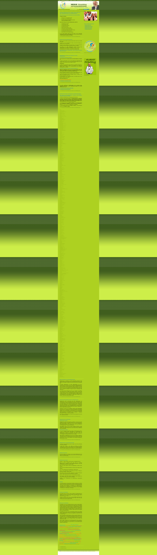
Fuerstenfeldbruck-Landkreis (63, 184)
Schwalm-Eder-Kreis (62, 322)
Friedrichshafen (61, 183)
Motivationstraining (68, 531)
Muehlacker (61, 263)
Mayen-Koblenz (61, 257)
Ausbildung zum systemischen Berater (68, 540)
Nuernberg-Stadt (62, 279)
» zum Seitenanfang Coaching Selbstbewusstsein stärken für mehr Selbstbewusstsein (70, 36)
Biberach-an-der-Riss (62, 138)
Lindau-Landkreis (62, 245)
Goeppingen (61, 195)
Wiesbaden (61, 368)
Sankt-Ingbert (61, 317)
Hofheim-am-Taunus (62, 211)
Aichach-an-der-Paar (62, 111)
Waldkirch (61, 356)
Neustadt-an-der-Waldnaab (63, 273)
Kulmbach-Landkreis (62, 233)
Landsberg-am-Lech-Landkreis (63, 237)
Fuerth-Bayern (61, 185)
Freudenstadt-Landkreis (62, 180)
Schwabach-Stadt (62, 320)
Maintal (60, 251)
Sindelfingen (61, 329)
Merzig (60, 259)
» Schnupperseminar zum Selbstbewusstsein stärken (68, 541)
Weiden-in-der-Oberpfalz (62, 360)
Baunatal (61, 133)
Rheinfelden (61, 302)
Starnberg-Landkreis (62, 334)
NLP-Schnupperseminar (76, 527)
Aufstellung (73, 531)
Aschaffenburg (61, 118)
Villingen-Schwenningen (62, 352)
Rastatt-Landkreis (62, 296)
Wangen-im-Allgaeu (62, 359)
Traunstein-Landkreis (62, 342)
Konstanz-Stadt (61, 230)
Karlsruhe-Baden (62, 219)
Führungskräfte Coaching (63, 527)
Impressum (76, 7)
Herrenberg (61, 206)
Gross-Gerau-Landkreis (62, 197)
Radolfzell (61, 295)
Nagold (60, 266)
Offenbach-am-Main (62, 284)
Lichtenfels (61, 242)
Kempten (61, 225)
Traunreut (61, 341)
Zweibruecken (61, 376)
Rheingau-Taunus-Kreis (62, 303)
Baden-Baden (61, 124)
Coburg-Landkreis (62, 150)
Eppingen (61, 166)
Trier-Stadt (61, 344)
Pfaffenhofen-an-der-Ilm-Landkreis (64, 291)
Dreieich (61, 161)
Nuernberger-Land (62, 278)
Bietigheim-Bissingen (62, 139)
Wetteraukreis (61, 367)
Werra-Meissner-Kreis (62, 365)
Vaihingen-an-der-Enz (62, 350)
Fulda (60, 186)
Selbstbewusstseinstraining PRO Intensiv (70, 530)
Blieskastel (61, 141)
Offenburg (61, 285)
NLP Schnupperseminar (70, 527)
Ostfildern (61, 288)
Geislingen (61, 189)
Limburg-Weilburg (62, 244)
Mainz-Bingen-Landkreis (62, 253)
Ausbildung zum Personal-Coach (63, 526)
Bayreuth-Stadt (61, 135)
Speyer (60, 332)
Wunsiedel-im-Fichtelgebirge (63, 373)
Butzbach (61, 147)
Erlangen (61, 168)
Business (78, 535)
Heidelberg (61, 201)
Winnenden (61, 371)
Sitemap (86, 7)
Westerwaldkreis (62, 366)
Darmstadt (61, 153)
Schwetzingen (61, 326)
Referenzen (85, 9)
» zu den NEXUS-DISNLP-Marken (74, 526)
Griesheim (61, 196)
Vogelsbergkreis (61, 353)
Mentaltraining (77, 543)
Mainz (60, 252)
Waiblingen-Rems (62, 355)
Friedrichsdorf (61, 182)
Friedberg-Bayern (62, 181)
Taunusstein (61, 340)
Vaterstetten (61, 351)
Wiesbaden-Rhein (62, 369)
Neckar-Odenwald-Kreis (62, 267)
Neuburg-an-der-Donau (62, 268)
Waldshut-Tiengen (62, 358)
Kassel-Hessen (61, 221)
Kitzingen (61, 227)
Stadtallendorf (61, 333)
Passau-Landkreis (62, 289)
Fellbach (61, 172)
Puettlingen (61, 294)
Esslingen (61, 170)
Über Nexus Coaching (61, 9)
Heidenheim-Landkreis (62, 203)
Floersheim (61, 173)
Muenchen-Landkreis (62, 265)
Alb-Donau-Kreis (62, 112)
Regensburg (61, 298)
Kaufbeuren (61, 222)
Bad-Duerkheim (61, 122)
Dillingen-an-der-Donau (62, 157)
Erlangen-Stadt (61, 169)
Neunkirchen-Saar (62, 270)
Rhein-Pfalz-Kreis (62, 305)
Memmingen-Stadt (62, 258)
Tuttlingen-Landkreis (62, 346)
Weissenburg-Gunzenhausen (63, 364)
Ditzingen (61, 159)
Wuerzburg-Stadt (62, 374)
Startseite (76, 541)
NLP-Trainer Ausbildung (62, 528)
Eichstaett (61, 163)
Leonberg (61, 241)
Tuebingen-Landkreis (62, 345)
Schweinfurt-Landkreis (62, 325)
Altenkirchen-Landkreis (62, 113)
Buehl (60, 146)
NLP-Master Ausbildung (78, 525)
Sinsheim (61, 331)
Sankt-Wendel (61, 318)
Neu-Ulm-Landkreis (62, 276)
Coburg (61, 149)
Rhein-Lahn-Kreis (62, 304)
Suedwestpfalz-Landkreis (62, 339)
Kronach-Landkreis (62, 232)
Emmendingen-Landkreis (62, 165)
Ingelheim (61, 215)
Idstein (60, 214)
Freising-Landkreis (62, 179)
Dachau (61, 152)
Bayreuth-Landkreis (62, 134)
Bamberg (61, 132)
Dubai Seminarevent (74, 542)
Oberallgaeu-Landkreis (62, 280)
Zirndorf (61, 375)
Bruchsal (61, 145)
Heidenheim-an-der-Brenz (63, 202)
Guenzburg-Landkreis (62, 198)
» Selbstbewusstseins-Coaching (69, 535)
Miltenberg (61, 261)
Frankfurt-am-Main (62, 176)
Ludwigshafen (61, 248)
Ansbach (61, 117)
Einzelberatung (77, 540)
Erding (60, 167)
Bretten (60, 144)
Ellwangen (61, 164)
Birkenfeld (61, 140)
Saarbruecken (61, 315)
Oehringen (61, 283)
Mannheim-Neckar (62, 255)
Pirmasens (61, 293)
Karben (60, 218)
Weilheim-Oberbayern (62, 361)
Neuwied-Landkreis (62, 277)
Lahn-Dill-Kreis (61, 234)
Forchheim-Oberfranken (62, 174)
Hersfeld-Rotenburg (62, 207)
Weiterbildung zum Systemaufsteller (72, 528)
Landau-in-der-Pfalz (62, 236)
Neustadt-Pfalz (61, 274)
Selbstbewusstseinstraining (67, 532)
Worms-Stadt (61, 372)
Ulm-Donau (61, 348)
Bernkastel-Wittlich (62, 137)
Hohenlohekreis (61, 212)
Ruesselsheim (61, 314)
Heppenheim (61, 205)
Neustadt (61, 272)
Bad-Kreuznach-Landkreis (63, 127)
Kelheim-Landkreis (62, 224)
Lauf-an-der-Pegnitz (62, 239)
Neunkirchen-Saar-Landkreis (63, 271)
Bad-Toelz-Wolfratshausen (63, 130)
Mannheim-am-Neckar (62, 254)
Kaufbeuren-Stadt (62, 223)
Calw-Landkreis (61, 148)
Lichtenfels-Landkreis (62, 243)
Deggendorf (61, 155)
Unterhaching (61, 349)
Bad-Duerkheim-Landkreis (63, 123)
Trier (60, 343)
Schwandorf (61, 323)
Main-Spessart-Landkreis (62, 250)
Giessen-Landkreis (62, 194)
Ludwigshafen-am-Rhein (62, 249)
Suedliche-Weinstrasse (62, 338)
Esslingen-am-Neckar (62, 171)
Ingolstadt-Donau (62, 216)
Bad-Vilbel (61, 131)
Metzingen (61, 260)
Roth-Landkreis (61, 311)
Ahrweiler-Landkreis (62, 110)
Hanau (60, 199)
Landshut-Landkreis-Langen (63, 238)
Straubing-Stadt (61, 336)
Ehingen (61, 162)
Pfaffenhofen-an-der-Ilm (62, 290)
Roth (60, 310)
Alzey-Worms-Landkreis (62, 115)
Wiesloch (61, 370)
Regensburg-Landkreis (62, 299)
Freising (61, 178)
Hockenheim (61, 209)
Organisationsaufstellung (67, 538)
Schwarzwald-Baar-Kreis (62, 324)
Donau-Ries (61, 160)
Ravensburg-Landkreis (62, 297)
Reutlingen (61, 301)
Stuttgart (61, 337)
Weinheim (61, 363)
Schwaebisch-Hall (62, 321)
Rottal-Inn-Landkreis (62, 312)
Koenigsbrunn (61, 229)
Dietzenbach (61, 156)
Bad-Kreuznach (61, 126)
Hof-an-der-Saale (62, 210)
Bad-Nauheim (61, 128)
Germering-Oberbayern (62, 191)
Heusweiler (61, 208)
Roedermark (61, 308)
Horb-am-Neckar (62, 213)
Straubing (61, 335)
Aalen (60, 109)
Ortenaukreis (61, 286)
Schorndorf (61, 319)
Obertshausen (61, 281)
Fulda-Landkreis (61, 187)
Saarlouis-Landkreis (62, 316)
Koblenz (61, 228)
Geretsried (61, 190)
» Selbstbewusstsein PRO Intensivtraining (70, 543)
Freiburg (61, 177)
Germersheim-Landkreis (62, 192)
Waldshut (61, 357)
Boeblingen (61, 142)
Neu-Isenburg (61, 269)
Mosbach (61, 262)
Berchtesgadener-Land (62, 136)
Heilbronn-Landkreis (62, 204)
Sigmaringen (61, 328)
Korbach (61, 231)
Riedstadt (61, 307)
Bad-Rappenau (61, 129)
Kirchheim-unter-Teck (62, 226)
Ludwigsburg (61, 247)
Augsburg (61, 120)
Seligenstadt (61, 327)
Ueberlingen (61, 347)
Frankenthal (61, 175)
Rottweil (61, 313)
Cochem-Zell (61, 151)
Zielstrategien (61, 543)
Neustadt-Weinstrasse (62, 275)
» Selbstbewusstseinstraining (66, 532)
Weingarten (61, 362)
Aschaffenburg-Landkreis (62, 119)
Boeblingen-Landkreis (62, 143)
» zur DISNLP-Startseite (70, 525)
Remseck (61, 300)
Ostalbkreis (61, 287)
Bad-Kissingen (61, 125)
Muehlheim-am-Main (62, 264)
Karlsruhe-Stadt (61, 220)
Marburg (61, 256)
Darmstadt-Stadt (61, 154)
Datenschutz (81, 7)
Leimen (61, 240)
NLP (79, 527)
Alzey (60, 114)
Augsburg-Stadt (61, 121)
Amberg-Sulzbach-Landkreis (63, 116)
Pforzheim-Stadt (61, 292)
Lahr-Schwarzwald (62, 235)
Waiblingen (61, 354)
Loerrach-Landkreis (62, 246)
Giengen (61, 193)
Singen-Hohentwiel (62, 330)
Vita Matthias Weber (67, 9)
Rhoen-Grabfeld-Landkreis (63, 306)
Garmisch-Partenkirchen (62, 188)
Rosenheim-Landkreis (62, 309)
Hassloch (61, 200)
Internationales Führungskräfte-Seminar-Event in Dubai (71, 544)
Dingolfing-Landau (62, 158)
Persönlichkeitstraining (70, 539)
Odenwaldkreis (61, 282)
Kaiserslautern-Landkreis (62, 217)
